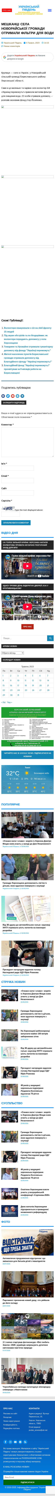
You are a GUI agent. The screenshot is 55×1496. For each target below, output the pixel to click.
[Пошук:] (24, 638)
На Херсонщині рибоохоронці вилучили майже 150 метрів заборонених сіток (35, 1034)
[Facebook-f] (5, 1442)
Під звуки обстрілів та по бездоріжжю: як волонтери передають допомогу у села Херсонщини (26, 339)
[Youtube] (15, 1442)
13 (40, 680)
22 (4, 690)
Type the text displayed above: (29, 510)
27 (40, 690)
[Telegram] (20, 1442)
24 (18, 690)
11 (25, 680)
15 (4, 685)
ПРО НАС (27, 626)
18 (26, 685)
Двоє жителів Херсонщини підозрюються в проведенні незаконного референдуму (34, 1209)
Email (5, 476)
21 (48, 685)
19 (33, 685)
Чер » (9, 702)
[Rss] (25, 1442)
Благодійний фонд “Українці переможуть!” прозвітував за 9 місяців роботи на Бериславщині (27, 369)
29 (4, 695)
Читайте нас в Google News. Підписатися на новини (27, 755)
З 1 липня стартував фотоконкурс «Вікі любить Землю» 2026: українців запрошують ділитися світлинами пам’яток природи (26, 1345)
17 (18, 685)
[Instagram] (10, 1442)
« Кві (3, 702)
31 (18, 695)
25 (26, 690)
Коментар (7, 424)
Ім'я (4, 463)
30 (11, 695)
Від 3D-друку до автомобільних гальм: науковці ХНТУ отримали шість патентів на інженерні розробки (26, 928)
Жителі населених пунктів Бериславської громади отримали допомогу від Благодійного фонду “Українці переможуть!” (28, 358)
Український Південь (29, 8)
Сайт (4, 488)
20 (40, 685)
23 (11, 690)
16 (11, 685)
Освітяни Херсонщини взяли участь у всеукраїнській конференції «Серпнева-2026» (35, 1192)
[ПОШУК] (50, 638)
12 (33, 680)
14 (48, 680)
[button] (50, 10)
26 (33, 690)
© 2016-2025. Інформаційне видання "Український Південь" (27, 1488)
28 (48, 690)
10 (18, 680)
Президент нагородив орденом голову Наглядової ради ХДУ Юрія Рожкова (36, 1071)
